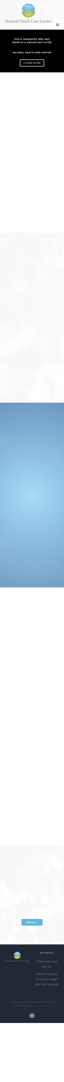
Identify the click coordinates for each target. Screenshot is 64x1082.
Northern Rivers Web (41, 1006)
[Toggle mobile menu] (57, 24)
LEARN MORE (32, 62)
